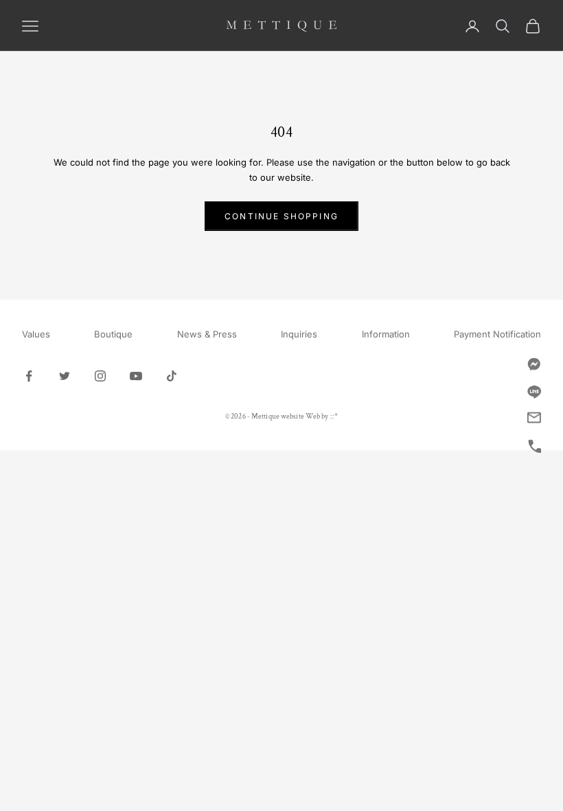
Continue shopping (281, 216)
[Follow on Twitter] (64, 376)
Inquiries (299, 334)
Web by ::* (322, 416)
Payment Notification (497, 334)
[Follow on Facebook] (29, 376)
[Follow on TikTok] (172, 376)
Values (36, 334)
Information (386, 334)
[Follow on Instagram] (100, 376)
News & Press (207, 334)
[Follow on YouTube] (136, 376)
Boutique (113, 334)
